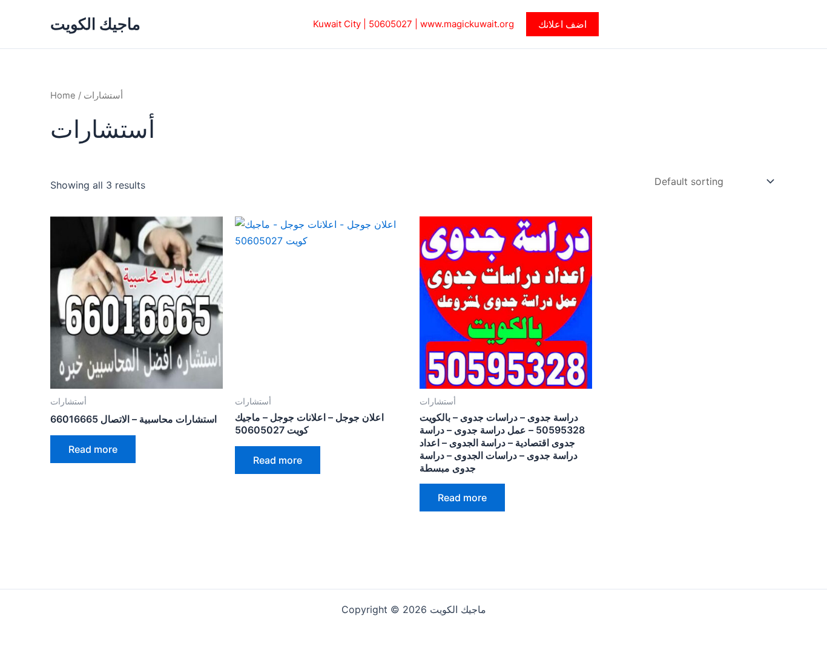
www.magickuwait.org (467, 24)
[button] (562, 24)
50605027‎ (390, 24)
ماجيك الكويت (95, 24)
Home (63, 95)
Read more (92, 449)
